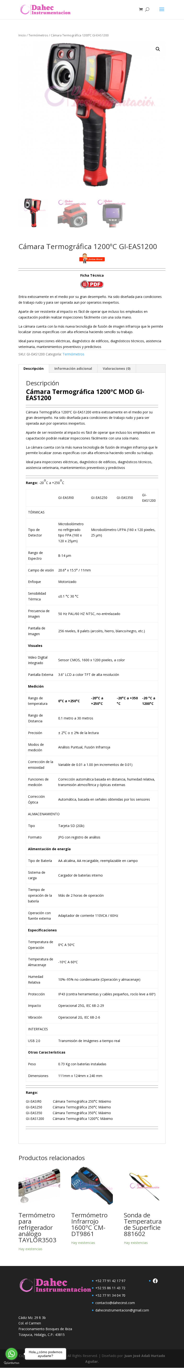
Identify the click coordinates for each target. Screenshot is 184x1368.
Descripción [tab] (33, 368)
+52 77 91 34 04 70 (110, 1295)
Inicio (22, 35)
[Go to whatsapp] (11, 1354)
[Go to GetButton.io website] (11, 1363)
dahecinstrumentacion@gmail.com (122, 1310)
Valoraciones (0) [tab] (117, 368)
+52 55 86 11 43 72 (110, 1288)
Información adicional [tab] (73, 368)
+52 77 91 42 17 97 (110, 1280)
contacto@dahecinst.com (115, 1302)
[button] (158, 49)
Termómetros (38, 35)
